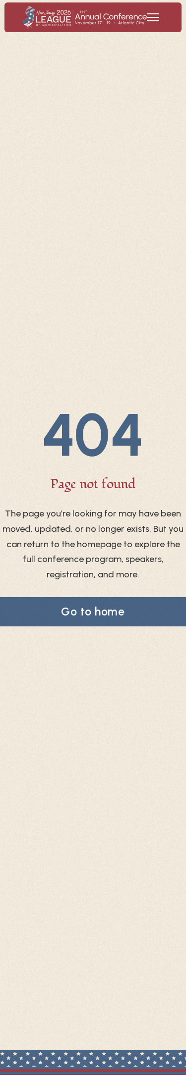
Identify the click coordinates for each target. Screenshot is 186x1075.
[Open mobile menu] (153, 17)
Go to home (93, 611)
